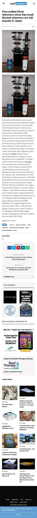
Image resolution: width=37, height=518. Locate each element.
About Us (28, 499)
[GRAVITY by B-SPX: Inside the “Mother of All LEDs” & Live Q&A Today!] (27, 391)
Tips (21, 499)
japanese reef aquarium (16, 227)
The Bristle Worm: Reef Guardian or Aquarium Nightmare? (27, 427)
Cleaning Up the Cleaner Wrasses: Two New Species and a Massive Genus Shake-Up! (27, 478)
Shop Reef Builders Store (18, 504)
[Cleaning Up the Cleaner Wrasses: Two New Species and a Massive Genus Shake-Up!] (27, 464)
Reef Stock (13, 502)
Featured (5, 402)
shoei (15, 230)
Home (7, 499)
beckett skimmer (21, 224)
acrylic (12, 224)
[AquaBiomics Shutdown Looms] (9, 416)
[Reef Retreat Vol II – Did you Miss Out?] (27, 439)
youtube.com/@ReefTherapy (13, 371)
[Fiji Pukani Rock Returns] (9, 393)
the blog (28, 162)
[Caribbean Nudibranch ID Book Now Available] (9, 441)
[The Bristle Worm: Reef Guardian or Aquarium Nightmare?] (27, 416)
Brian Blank (5, 26)
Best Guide (23, 502)
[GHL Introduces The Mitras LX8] (9, 464)
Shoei (14, 154)
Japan (29, 224)
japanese (5, 227)
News (26, 227)
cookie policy (11, 510)
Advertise (15, 499)
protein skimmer (7, 230)
